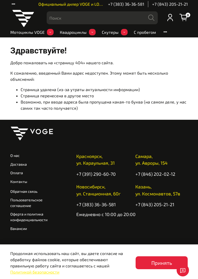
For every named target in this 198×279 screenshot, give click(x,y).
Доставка (18, 164)
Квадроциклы (73, 32)
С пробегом (145, 32)
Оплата (16, 173)
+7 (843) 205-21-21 (170, 4)
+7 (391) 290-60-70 (96, 174)
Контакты (18, 181)
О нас (15, 155)
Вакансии (18, 228)
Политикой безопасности (34, 271)
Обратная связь (23, 191)
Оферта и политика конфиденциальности (28, 217)
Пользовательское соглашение (26, 203)
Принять (161, 263)
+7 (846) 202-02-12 (155, 174)
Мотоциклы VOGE (27, 32)
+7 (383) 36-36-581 (126, 4)
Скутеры (110, 32)
